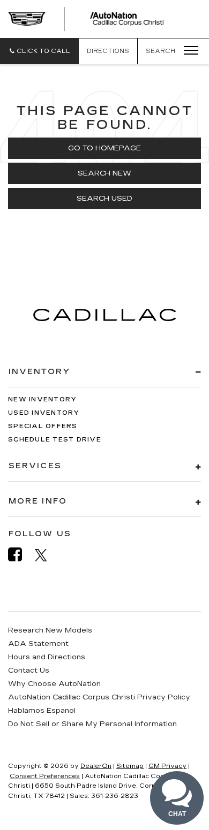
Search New (104, 173)
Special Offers (43, 426)
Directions (108, 51)
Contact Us (28, 670)
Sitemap (130, 766)
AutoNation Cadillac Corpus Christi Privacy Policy (99, 697)
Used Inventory (44, 412)
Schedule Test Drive (54, 439)
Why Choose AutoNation (54, 684)
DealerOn (95, 766)
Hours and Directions (46, 657)
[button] (39, 51)
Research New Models (50, 630)
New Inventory (42, 399)
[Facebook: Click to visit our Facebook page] (20, 554)
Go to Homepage (104, 148)
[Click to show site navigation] (187, 50)
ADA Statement (38, 643)
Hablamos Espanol (42, 710)
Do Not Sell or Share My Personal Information (92, 724)
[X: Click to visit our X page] (46, 555)
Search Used (104, 198)
